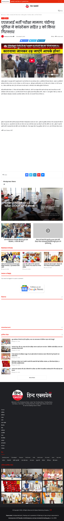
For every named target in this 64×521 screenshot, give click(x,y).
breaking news (5, 457)
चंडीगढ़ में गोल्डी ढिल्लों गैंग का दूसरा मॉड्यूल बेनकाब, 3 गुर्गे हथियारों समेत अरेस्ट (10, 265)
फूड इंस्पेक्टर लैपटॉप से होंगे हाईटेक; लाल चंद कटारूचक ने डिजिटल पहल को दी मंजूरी (33, 339)
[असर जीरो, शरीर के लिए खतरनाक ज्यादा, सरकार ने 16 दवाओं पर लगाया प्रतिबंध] (32, 257)
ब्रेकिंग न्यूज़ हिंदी (16, 460)
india (34, 457)
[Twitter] (30, 174)
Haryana (21, 457)
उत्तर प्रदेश (3, 422)
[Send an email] (13, 36)
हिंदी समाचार (55, 460)
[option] (32, 204)
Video (2, 448)
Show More (32, 377)
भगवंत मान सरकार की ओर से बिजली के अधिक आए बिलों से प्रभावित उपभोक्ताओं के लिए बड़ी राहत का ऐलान (37, 369)
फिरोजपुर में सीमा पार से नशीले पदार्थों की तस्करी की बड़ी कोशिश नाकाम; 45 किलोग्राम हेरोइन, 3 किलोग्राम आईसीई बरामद (35, 362)
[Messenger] (42, 174)
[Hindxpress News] (32, 6)
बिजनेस (2, 425)
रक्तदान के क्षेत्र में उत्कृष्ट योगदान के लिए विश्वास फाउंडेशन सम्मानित (53, 264)
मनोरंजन (3, 430)
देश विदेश (3, 437)
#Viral (2, 445)
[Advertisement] (32, 108)
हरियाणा (2, 414)
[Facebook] (26, 174)
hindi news (27, 457)
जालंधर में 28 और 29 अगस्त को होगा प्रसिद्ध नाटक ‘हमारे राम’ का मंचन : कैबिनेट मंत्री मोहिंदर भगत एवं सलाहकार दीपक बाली (37, 347)
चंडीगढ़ (7, 18)
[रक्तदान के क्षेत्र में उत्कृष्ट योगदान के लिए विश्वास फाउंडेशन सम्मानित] (53, 257)
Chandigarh (14, 457)
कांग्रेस (3, 460)
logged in (10, 278)
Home (4, 14)
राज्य (2, 420)
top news (59, 457)
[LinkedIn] (34, 174)
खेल (2, 427)
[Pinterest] (38, 174)
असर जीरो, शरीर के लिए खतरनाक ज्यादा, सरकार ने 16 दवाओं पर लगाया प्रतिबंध (32, 265)
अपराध (8, 14)
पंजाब (2, 417)
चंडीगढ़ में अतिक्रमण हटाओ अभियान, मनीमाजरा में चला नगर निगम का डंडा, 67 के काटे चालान (21, 205)
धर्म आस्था (3, 443)
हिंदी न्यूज (49, 460)
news (53, 457)
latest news (40, 457)
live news (47, 457)
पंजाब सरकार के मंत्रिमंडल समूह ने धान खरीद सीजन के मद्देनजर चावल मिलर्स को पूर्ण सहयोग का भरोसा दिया (35, 355)
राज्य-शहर (32, 460)
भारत (2, 435)
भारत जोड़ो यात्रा (24, 460)
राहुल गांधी (38, 460)
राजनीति (3, 432)
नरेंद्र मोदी (9, 460)
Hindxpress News (8, 36)
